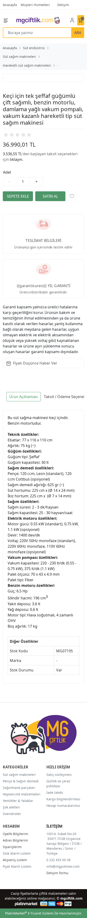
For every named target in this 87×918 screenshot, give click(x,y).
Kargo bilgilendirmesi (63, 799)
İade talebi (54, 792)
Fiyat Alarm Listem (17, 866)
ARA (77, 32)
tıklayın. (16, 159)
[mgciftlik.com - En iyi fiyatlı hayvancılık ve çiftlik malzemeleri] (38, 20)
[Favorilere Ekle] (72, 196)
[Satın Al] (50, 196)
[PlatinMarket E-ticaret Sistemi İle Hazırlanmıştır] (26, 903)
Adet (7, 172)
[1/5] (6, 135)
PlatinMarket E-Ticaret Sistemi (29, 913)
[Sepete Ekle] (18, 196)
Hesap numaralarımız (63, 805)
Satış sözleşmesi (59, 774)
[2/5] (8, 135)
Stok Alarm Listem (17, 853)
